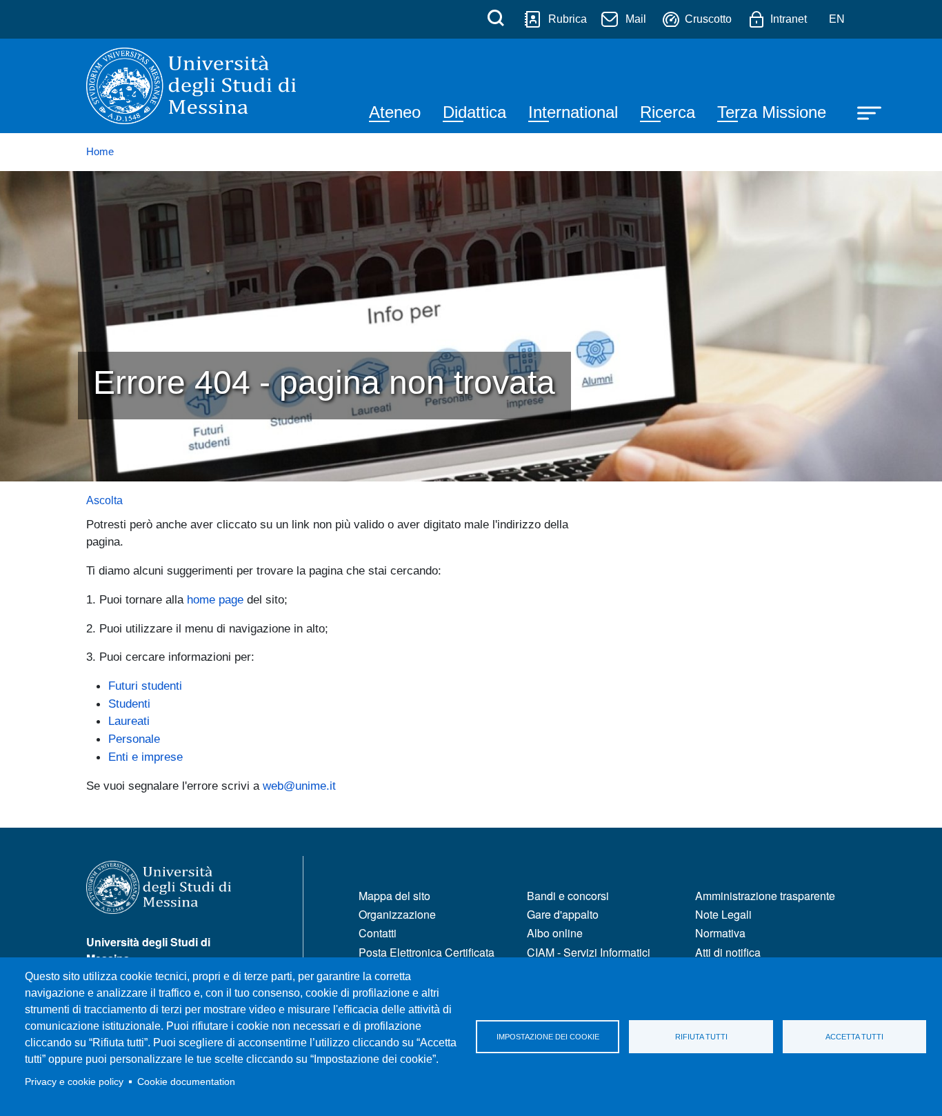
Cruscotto (708, 19)
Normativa (720, 933)
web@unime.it (299, 786)
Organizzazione (397, 914)
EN (837, 19)
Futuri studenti (145, 685)
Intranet (788, 19)
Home (100, 151)
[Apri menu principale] (862, 112)
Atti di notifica (728, 952)
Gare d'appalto (563, 914)
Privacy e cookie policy (74, 1082)
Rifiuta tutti (701, 1037)
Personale (134, 739)
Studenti (129, 703)
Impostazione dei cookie (548, 1037)
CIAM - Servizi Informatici (588, 952)
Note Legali (723, 914)
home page (215, 599)
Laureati (129, 721)
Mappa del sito (394, 896)
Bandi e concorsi (568, 896)
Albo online (555, 933)
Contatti (378, 933)
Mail (635, 19)
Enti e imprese (145, 757)
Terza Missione (771, 112)
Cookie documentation (186, 1082)
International (573, 112)
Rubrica (567, 19)
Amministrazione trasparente (765, 896)
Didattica (474, 112)
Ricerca (667, 112)
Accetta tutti (854, 1037)
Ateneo (395, 112)
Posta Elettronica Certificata (426, 952)
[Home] (191, 86)
